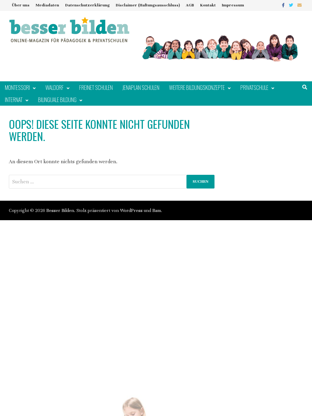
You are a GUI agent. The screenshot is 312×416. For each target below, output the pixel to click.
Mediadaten (47, 5)
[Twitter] (291, 5)
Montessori (17, 87)
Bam (156, 210)
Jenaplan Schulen (140, 87)
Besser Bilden (60, 210)
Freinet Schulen (96, 87)
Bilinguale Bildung (57, 100)
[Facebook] (283, 5)
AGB (190, 5)
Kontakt (208, 5)
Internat (14, 100)
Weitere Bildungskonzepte (197, 87)
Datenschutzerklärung (87, 5)
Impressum (233, 5)
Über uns (21, 5)
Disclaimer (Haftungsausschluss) (148, 5)
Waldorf (54, 87)
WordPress (131, 210)
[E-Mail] (299, 5)
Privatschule (254, 87)
